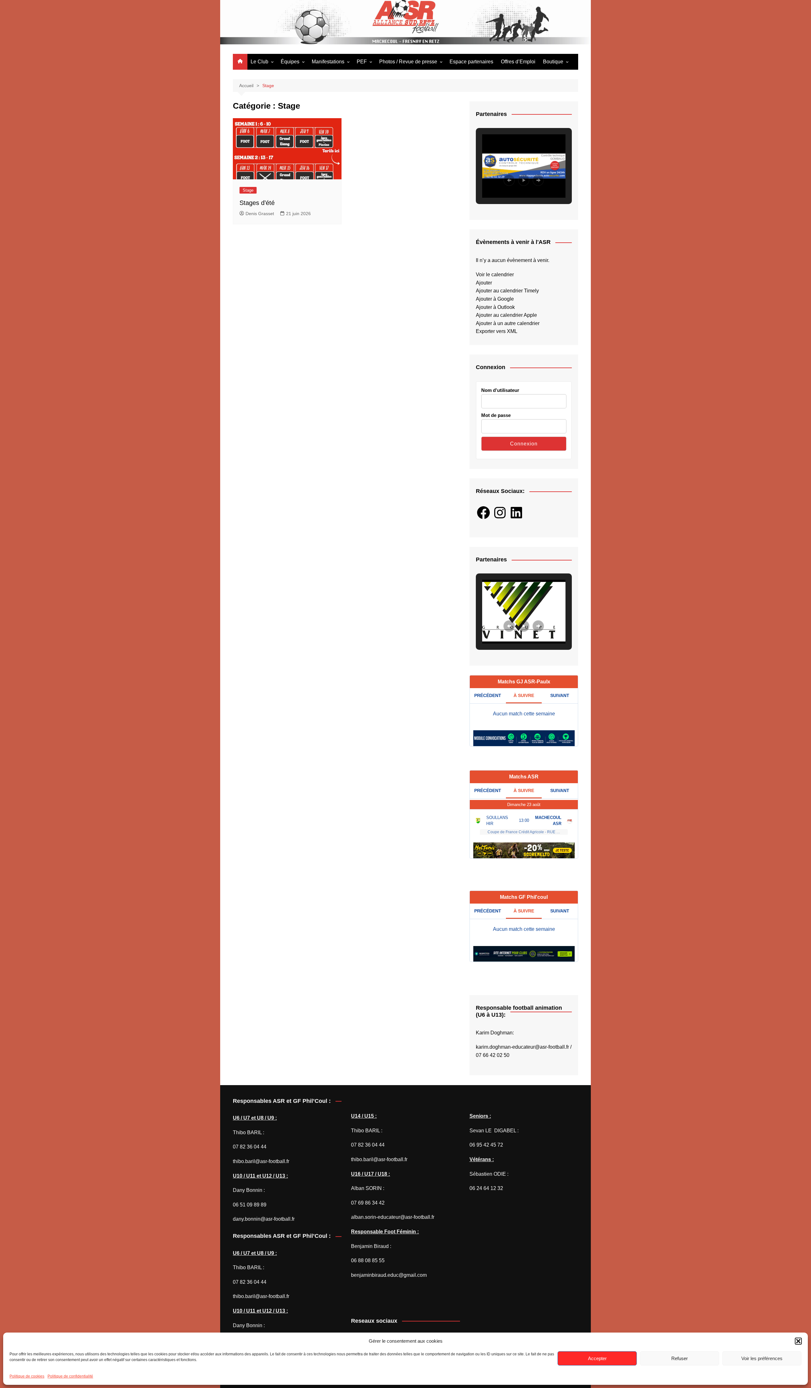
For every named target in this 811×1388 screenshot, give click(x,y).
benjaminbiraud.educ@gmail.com (389, 1275)
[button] (798, 1341)
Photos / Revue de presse (408, 61)
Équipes (290, 61)
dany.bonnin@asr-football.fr (264, 1219)
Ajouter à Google (495, 299)
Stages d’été (257, 202)
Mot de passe (496, 415)
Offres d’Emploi (518, 61)
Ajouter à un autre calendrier (508, 323)
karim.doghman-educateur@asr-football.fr (522, 1047)
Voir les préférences (761, 1358)
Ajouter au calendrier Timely (507, 290)
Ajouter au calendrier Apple (506, 315)
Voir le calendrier (495, 274)
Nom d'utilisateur (500, 390)
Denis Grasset (260, 213)
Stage (248, 190)
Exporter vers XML (496, 331)
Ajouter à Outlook (495, 307)
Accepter (597, 1358)
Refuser (679, 1358)
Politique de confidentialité (70, 1376)
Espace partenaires (471, 61)
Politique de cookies (27, 1376)
